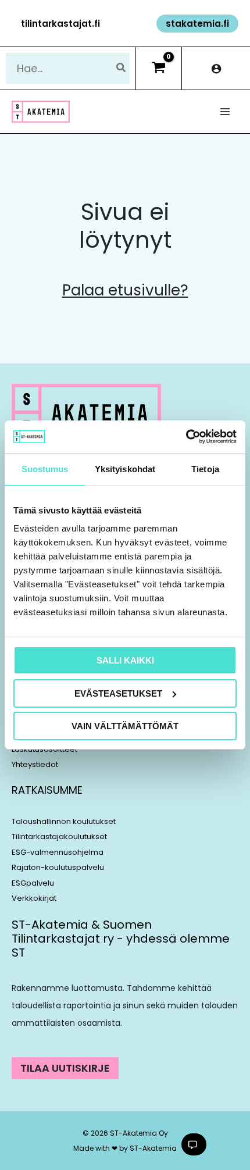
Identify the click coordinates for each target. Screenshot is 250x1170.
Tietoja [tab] (205, 469)
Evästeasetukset (118, 693)
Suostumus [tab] (45, 469)
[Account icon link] (216, 68)
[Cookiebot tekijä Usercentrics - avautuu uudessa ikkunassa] (186, 436)
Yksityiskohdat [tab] (125, 469)
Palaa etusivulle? (125, 290)
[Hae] (121, 68)
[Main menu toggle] (225, 112)
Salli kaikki (125, 660)
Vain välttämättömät (125, 726)
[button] (60, 24)
